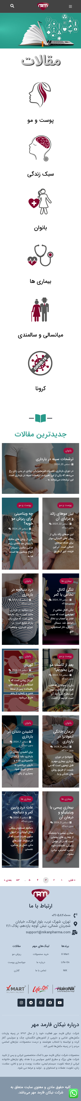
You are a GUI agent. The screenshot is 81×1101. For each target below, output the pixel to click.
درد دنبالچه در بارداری (22, 592)
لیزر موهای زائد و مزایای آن (61, 516)
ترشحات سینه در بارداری (54, 459)
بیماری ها (66, 581)
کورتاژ (28, 665)
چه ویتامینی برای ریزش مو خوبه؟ (22, 518)
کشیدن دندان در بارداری (20, 734)
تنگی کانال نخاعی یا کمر (63, 592)
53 (18, 880)
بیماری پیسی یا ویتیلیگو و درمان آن (61, 812)
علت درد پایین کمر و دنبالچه (22, 809)
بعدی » (8, 880)
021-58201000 (61, 915)
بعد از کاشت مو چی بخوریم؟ (61, 667)
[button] (70, 6)
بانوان (68, 451)
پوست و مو (65, 505)
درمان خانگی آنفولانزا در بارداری (63, 736)
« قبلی (72, 880)
